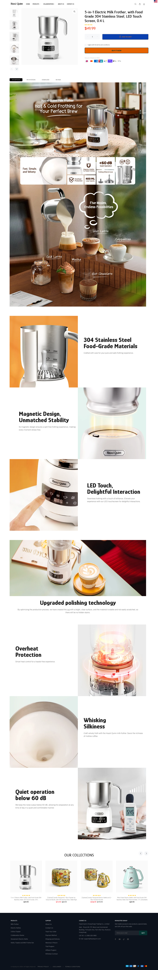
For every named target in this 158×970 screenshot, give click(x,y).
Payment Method (51, 935)
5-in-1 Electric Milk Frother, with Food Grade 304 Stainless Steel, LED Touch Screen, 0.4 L (26, 899)
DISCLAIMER (57, 966)
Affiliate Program (50, 950)
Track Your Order (50, 931)
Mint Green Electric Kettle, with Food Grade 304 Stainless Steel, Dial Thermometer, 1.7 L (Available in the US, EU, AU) (132, 899)
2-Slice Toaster (16, 931)
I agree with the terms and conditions (99, 45)
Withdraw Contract (51, 954)
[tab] (16, 79)
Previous (141, 853)
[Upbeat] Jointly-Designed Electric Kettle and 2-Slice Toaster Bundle (97, 899)
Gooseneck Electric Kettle (19, 939)
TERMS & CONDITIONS (72, 966)
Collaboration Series (17, 935)
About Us (48, 924)
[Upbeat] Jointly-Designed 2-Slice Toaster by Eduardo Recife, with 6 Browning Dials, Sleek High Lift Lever (61, 899)
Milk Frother (15, 924)
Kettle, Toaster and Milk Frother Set (22, 943)
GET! (143, 933)
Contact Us (49, 928)
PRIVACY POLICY (43, 966)
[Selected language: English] (155, 1)
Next (16, 69)
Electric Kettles (16, 928)
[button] (88, 24)
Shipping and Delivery (52, 939)
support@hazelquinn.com (92, 939)
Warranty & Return (51, 943)
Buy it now (116, 50)
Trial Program (49, 946)
